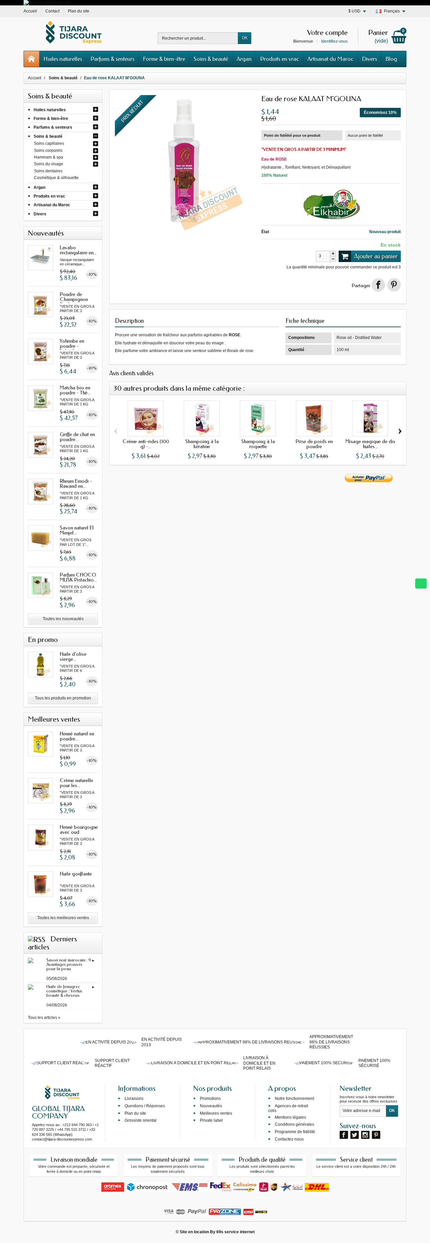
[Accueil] (31, 59)
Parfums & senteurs (112, 58)
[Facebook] (344, 1135)
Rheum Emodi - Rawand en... (76, 483)
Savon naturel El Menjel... (77, 530)
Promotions (210, 1098)
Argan (244, 58)
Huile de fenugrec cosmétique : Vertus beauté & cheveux (64, 991)
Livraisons (134, 1098)
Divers (369, 58)
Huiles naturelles (62, 58)
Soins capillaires (49, 143)
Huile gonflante (76, 874)
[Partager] (378, 285)
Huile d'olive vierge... (73, 656)
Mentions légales (290, 1117)
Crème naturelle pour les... (76, 782)
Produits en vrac (279, 58)
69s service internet (235, 1232)
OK (245, 38)
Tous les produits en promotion (63, 698)
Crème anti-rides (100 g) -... (146, 443)
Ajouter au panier (376, 256)
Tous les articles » (44, 1017)
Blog (391, 58)
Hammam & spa (48, 157)
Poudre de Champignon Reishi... (74, 299)
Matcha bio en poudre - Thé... (75, 390)
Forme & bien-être (164, 58)
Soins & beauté (211, 58)
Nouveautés (211, 1106)
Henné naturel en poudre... (77, 736)
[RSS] (36, 939)
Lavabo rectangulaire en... (78, 250)
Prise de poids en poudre (314, 443)
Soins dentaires (48, 171)
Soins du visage (48, 164)
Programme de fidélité (295, 1131)
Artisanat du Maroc (330, 58)
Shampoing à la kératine (202, 443)
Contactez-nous (289, 1139)
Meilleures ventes (216, 1113)
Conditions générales (294, 1124)
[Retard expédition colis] (47, 2)
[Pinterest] (394, 285)
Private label (211, 1120)
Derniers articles (52, 943)
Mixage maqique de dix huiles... (370, 443)
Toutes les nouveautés (63, 618)
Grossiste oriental (141, 1120)
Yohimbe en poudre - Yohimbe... (72, 346)
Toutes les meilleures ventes (63, 917)
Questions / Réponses (145, 1106)
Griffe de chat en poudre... (77, 436)
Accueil (34, 78)
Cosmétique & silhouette (56, 177)
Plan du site (135, 1113)
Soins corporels (48, 150)
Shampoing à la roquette (258, 443)
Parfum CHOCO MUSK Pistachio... (78, 577)
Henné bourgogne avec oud (79, 829)
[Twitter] (354, 1135)
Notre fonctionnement (294, 1098)
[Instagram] (365, 1135)
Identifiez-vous (334, 41)
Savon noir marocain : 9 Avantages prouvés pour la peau (68, 964)
